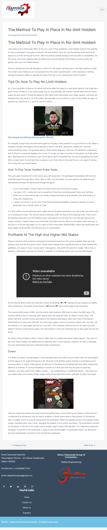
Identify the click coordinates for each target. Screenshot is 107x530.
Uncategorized (14, 35)
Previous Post (19, 445)
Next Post (89, 445)
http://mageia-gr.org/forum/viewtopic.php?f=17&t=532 (31, 137)
